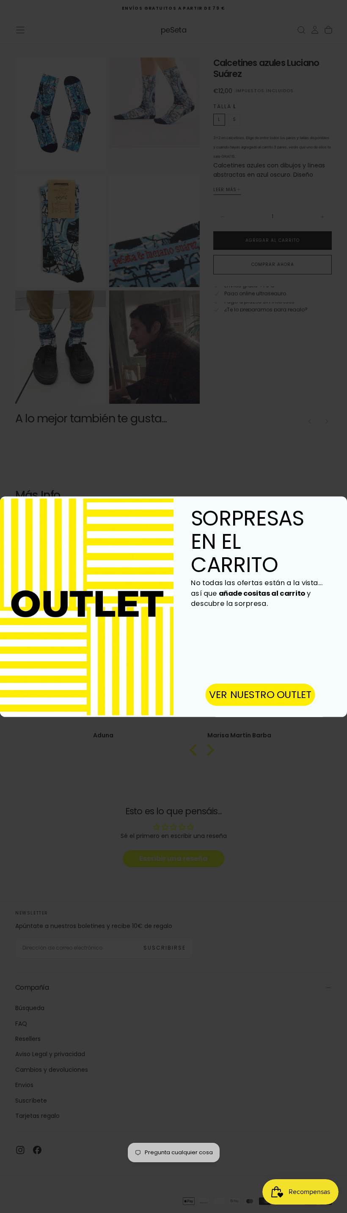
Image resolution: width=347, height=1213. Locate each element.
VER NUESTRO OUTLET (260, 694)
